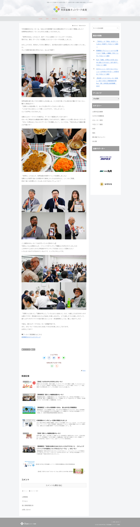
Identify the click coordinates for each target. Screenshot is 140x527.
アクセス (25, 501)
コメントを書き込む (54, 485)
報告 (34, 349)
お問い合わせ (26, 510)
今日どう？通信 (97, 124)
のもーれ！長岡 (26, 349)
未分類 (94, 141)
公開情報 (25, 497)
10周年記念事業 (97, 112)
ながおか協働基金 (98, 116)
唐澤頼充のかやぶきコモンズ (31, 337)
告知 (93, 128)
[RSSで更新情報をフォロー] (56, 365)
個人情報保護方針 (28, 505)
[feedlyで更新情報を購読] (52, 365)
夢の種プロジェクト (98, 137)
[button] (117, 28)
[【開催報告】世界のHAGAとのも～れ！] (54, 357)
